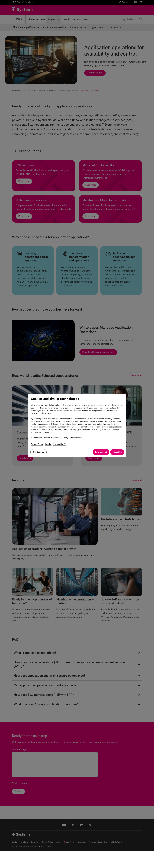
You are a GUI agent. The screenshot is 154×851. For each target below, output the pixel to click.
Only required (101, 452)
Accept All (117, 452)
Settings (40, 452)
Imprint (48, 444)
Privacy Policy (37, 444)
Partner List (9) (59, 444)
